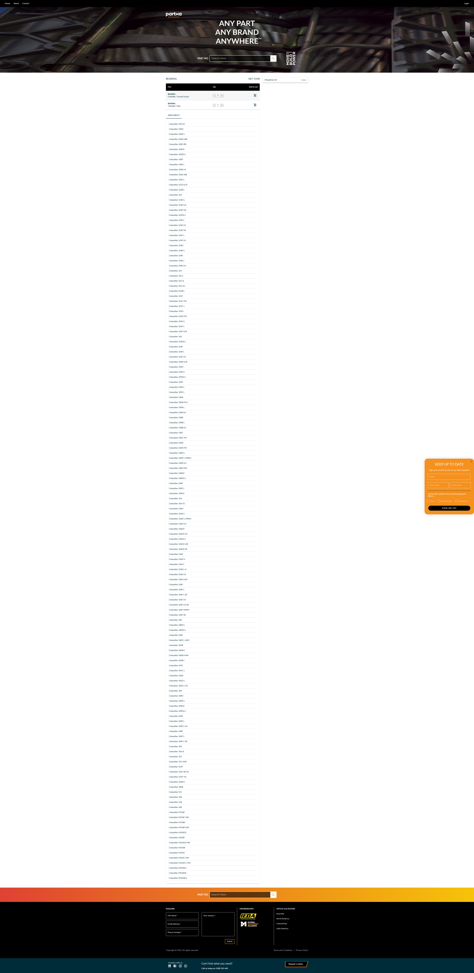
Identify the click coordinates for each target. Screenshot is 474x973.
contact (25, 3)
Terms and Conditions (283, 950)
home (7, 3)
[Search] (273, 58)
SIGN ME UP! (449, 508)
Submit (229, 941)
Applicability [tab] (174, 115)
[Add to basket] (255, 95)
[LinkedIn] (169, 966)
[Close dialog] (471, 461)
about (16, 3)
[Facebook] (175, 966)
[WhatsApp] (185, 966)
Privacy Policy (302, 950)
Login (466, 3)
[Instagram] (180, 966)
